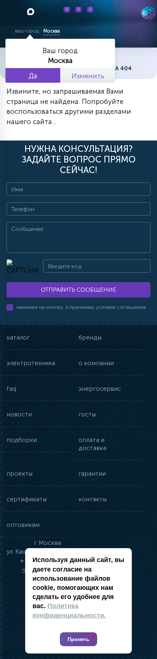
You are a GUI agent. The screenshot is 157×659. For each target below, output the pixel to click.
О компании (96, 363)
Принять (78, 639)
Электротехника (31, 363)
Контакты (92, 499)
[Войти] (112, 13)
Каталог (18, 337)
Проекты (19, 473)
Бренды (90, 337)
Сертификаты (27, 499)
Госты (87, 414)
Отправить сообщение (78, 289)
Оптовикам (23, 524)
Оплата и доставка (92, 444)
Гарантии (92, 473)
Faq (11, 388)
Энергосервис (99, 388)
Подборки (22, 439)
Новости (19, 414)
